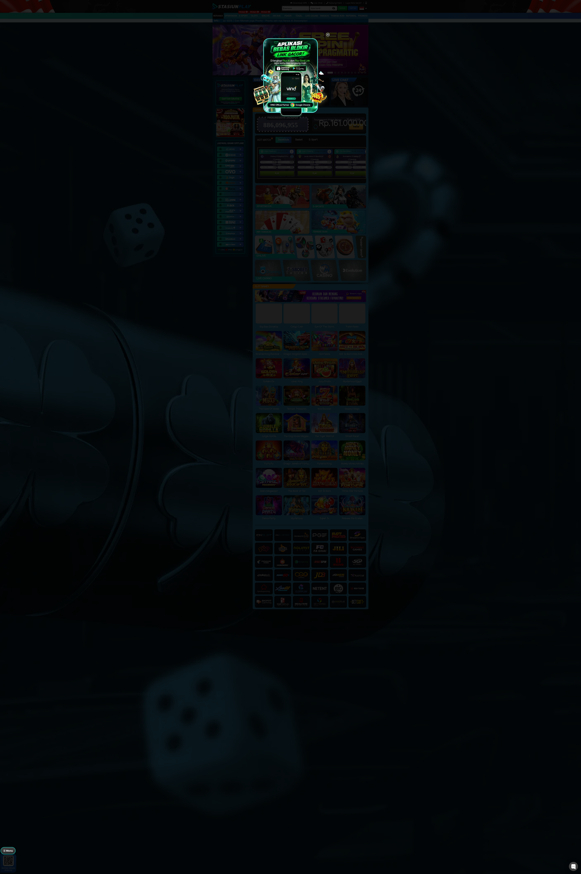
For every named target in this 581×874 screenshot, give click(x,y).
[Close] (328, 35)
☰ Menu (8, 850)
